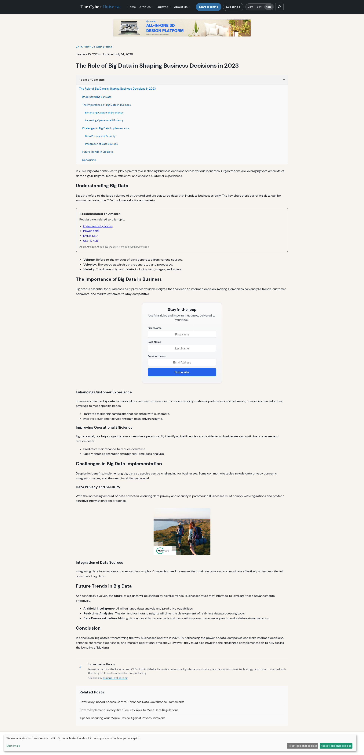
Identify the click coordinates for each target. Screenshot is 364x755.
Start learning (208, 7)
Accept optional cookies (336, 745)
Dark (259, 6)
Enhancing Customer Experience (104, 112)
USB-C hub (90, 241)
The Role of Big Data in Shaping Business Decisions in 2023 (117, 89)
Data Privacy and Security (100, 136)
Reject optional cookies (302, 745)
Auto (268, 6)
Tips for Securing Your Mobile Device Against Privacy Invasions (123, 718)
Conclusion (89, 160)
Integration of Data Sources (101, 143)
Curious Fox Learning (115, 678)
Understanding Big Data (96, 96)
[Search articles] (279, 7)
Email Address (157, 356)
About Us (180, 7)
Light (250, 6)
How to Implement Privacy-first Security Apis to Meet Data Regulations (129, 710)
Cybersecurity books (98, 226)
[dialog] (180, 742)
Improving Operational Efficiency (104, 120)
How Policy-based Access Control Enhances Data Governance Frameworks (132, 702)
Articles (145, 7)
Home (131, 7)
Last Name (154, 342)
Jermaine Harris (103, 664)
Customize (13, 745)
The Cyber (100, 6)
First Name (155, 328)
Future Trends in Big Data (97, 151)
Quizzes (162, 7)
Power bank (91, 231)
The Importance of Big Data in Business (106, 104)
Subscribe (233, 7)
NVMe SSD (90, 236)
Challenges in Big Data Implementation (106, 128)
